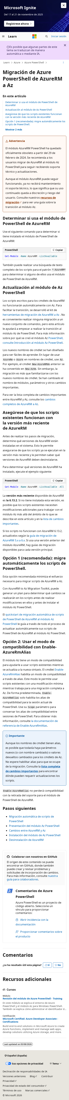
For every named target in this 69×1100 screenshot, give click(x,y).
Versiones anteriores (14, 1076)
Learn (6, 62)
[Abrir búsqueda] (46, 36)
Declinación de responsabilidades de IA (25, 1071)
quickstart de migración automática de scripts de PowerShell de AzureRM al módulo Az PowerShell (33, 619)
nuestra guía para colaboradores (32, 877)
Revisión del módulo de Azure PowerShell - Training (32, 998)
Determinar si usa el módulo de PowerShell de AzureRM (31, 104)
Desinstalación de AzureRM (26, 840)
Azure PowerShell (34, 62)
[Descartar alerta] (63, 5)
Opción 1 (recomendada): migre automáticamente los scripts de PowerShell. (35, 123)
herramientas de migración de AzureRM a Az (31, 315)
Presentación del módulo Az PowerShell (34, 826)
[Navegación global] (3, 36)
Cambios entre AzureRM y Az (27, 830)
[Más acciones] (63, 62)
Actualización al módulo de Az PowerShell (28, 109)
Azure (17, 62)
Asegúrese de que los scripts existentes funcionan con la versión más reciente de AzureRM (33, 115)
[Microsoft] (34, 36)
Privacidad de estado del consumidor (23, 1085)
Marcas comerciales (36, 1090)
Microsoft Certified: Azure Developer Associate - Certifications (30, 1020)
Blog (32, 1076)
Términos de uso (12, 1090)
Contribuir (47, 1076)
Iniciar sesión (58, 36)
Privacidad (8, 1080)
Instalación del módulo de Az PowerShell (34, 835)
